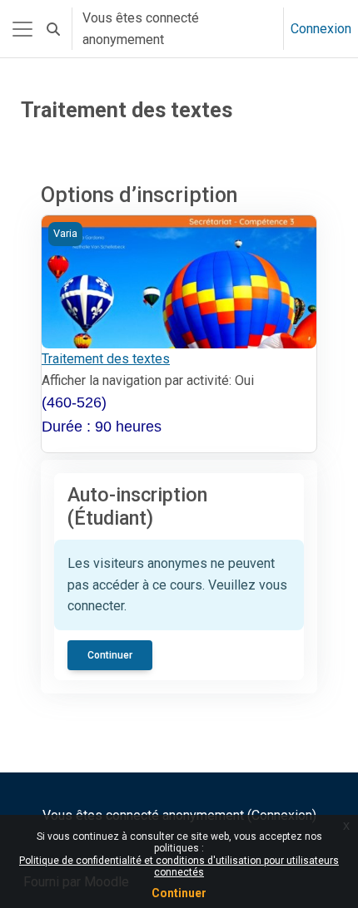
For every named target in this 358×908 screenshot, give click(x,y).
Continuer (179, 893)
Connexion (321, 29)
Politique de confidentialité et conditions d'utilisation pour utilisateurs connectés (179, 866)
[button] (53, 28)
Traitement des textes (106, 359)
